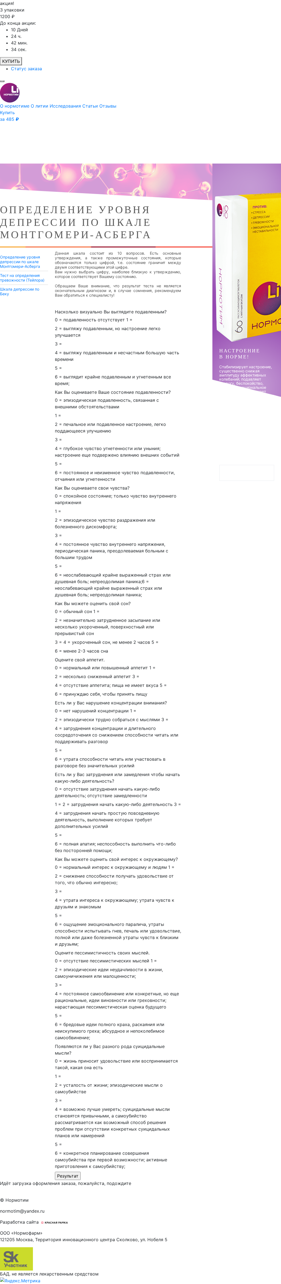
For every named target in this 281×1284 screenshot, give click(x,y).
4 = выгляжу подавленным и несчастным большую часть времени (117, 356)
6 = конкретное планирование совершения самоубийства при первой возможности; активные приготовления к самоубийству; (111, 1159)
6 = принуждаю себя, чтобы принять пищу (101, 694)
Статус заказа (26, 68)
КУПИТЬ (11, 61)
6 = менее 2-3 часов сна (81, 651)
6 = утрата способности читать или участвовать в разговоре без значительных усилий (110, 762)
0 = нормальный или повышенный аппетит (101, 667)
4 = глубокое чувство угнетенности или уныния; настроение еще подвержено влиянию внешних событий (117, 452)
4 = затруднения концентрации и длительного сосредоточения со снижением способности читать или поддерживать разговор (116, 735)
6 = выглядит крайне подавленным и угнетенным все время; (113, 380)
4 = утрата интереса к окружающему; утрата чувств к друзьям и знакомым (114, 903)
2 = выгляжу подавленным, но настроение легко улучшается (108, 332)
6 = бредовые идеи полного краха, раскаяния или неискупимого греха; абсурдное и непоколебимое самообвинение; (109, 1031)
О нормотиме (15, 106)
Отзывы (107, 106)
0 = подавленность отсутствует (90, 319)
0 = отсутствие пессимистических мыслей (102, 960)
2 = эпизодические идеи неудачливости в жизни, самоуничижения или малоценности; (109, 973)
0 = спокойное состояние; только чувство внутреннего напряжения (115, 499)
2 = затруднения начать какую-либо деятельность (118, 804)
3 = (58, 344)
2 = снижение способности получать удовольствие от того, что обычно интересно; (114, 879)
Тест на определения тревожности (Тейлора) (22, 277)
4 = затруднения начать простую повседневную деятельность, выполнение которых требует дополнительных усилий (107, 819)
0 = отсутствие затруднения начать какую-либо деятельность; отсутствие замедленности (107, 792)
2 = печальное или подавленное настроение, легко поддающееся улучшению (110, 428)
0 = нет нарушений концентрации (92, 710)
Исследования (66, 106)
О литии (40, 106)
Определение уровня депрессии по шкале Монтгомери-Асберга (20, 262)
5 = (58, 368)
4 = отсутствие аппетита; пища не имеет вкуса (106, 685)
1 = (129, 319)
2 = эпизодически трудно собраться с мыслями (107, 719)
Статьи (90, 106)
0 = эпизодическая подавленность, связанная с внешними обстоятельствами (107, 403)
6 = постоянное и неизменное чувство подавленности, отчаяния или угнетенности (115, 476)
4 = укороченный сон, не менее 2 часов (106, 642)
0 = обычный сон (73, 611)
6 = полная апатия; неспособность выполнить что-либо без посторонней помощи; (115, 847)
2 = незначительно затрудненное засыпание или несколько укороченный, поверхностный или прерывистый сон (107, 626)
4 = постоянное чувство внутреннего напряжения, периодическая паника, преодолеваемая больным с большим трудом (111, 550)
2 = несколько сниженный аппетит (93, 676)
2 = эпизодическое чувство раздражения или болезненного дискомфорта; (105, 523)
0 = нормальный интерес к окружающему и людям (111, 867)
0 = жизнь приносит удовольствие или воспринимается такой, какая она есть (116, 1064)
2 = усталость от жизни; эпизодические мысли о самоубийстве (109, 1088)
